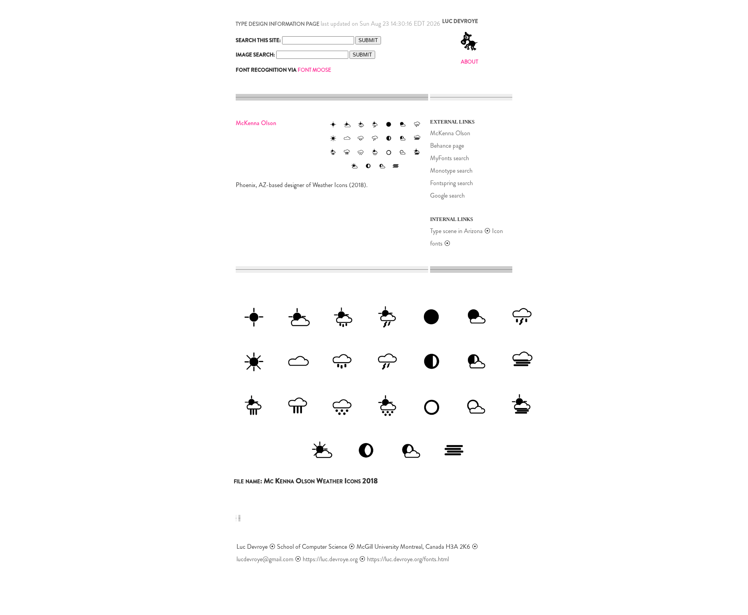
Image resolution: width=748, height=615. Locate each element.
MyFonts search (449, 158)
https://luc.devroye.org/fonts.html (408, 559)
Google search (447, 195)
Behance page (447, 145)
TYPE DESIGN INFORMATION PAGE (277, 24)
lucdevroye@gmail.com (264, 559)
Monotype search (451, 170)
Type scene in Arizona (456, 230)
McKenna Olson (450, 133)
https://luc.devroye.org (330, 559)
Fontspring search (451, 182)
